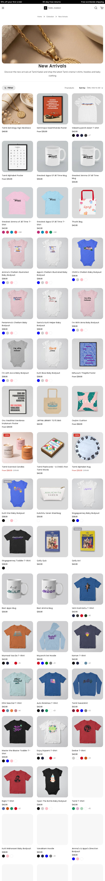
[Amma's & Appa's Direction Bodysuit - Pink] (77, 858)
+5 (19, 663)
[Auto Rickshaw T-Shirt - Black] (38, 710)
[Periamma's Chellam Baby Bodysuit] (17, 303)
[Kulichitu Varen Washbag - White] (38, 520)
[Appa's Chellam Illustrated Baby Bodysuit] (52, 253)
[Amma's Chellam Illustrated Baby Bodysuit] (17, 253)
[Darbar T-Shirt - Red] (81, 758)
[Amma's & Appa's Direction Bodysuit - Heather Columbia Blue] (73, 858)
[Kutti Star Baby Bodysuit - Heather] (7, 520)
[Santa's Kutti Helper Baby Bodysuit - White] (50, 333)
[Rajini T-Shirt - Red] (15, 808)
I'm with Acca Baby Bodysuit (15, 373)
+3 (54, 663)
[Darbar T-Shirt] (87, 731)
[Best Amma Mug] (52, 589)
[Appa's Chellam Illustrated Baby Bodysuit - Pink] (46, 282)
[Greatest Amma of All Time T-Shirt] (17, 202)
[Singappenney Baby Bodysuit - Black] (73, 520)
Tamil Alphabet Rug (81, 467)
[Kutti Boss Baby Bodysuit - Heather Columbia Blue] (38, 380)
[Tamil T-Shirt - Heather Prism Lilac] (77, 808)
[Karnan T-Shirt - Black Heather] (73, 663)
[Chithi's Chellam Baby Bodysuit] (87, 253)
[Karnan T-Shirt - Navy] (77, 663)
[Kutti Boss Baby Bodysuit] (52, 354)
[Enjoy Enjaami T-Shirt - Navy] (42, 758)
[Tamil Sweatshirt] (87, 684)
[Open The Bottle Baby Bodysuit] (52, 781)
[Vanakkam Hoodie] (52, 829)
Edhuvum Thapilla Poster (84, 373)
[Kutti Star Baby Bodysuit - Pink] (11, 520)
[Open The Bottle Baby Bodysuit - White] (50, 808)
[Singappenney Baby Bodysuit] (87, 494)
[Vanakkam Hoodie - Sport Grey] (50, 856)
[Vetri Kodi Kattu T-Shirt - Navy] (73, 615)
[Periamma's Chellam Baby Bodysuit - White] (15, 333)
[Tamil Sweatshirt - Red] (77, 710)
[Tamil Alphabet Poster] (17, 156)
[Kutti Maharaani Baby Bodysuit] (17, 829)
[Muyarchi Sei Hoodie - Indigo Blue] (42, 663)
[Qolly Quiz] (52, 541)
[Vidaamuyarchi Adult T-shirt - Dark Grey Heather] (85, 135)
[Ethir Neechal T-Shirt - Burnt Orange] (11, 710)
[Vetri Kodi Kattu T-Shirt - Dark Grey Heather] (77, 615)
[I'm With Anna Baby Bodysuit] (87, 303)
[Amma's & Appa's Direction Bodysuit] (87, 829)
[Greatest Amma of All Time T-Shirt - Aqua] (11, 232)
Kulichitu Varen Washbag (49, 513)
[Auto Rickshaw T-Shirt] (52, 684)
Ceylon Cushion (79, 420)
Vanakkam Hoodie (45, 848)
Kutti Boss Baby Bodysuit (48, 373)
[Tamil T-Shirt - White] (85, 808)
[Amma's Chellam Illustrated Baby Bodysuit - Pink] (11, 282)
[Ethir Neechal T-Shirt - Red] (3, 710)
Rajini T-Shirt (8, 801)
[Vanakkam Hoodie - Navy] (42, 856)
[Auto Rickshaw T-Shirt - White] (50, 710)
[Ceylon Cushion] (87, 401)
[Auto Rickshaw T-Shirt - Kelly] (46, 710)
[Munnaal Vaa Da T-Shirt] (17, 636)
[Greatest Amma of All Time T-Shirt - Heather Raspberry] (7, 232)
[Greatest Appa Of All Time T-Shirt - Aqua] (42, 232)
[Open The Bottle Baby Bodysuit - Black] (38, 808)
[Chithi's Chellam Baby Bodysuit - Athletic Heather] (77, 279)
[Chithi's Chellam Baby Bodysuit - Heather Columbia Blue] (73, 279)
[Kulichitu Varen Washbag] (52, 494)
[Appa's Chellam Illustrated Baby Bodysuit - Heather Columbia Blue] (38, 282)
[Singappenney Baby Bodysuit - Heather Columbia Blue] (77, 520)
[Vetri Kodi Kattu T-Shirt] (87, 589)
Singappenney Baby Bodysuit (86, 513)
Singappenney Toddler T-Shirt (16, 560)
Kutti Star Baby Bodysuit (13, 513)
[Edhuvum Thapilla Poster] (87, 354)
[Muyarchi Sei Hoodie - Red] (38, 663)
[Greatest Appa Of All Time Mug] (52, 156)
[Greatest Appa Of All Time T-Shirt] (52, 202)
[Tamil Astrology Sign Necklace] (17, 108)
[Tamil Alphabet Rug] (87, 447)
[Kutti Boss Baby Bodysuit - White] (50, 380)
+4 (19, 710)
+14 (19, 232)
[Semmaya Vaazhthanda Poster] (52, 108)
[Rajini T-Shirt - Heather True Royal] (3, 808)
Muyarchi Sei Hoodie (46, 655)
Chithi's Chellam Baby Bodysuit (87, 272)
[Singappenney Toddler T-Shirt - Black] (3, 568)
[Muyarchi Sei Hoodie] (52, 636)
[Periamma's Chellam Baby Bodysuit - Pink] (11, 333)
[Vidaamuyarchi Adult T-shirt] (87, 108)
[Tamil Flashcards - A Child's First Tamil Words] (52, 447)
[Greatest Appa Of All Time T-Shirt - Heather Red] (46, 232)
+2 (89, 663)
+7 (89, 135)
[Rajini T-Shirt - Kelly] (11, 808)
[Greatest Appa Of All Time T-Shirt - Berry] (38, 232)
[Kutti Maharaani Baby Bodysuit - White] (11, 856)
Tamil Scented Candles (13, 467)
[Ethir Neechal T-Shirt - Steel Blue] (7, 710)
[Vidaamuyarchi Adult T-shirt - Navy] (81, 135)
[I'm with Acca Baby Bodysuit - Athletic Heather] (7, 380)
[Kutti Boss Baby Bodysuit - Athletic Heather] (42, 380)
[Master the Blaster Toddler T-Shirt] (17, 731)
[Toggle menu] (3, 7)
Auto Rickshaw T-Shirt (47, 703)
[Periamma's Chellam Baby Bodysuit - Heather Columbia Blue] (3, 333)
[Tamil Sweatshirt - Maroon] (73, 710)
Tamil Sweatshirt (80, 703)
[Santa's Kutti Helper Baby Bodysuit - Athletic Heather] (42, 333)
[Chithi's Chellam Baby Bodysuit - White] (85, 279)
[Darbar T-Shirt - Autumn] (85, 758)
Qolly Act (76, 560)
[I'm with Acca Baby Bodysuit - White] (15, 380)
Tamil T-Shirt (78, 801)
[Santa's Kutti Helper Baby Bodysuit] (52, 303)
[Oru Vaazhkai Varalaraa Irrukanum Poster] (17, 401)
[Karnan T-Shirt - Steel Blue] (85, 663)
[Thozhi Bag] (87, 202)
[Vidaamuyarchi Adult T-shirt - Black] (73, 135)
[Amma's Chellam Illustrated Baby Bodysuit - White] (15, 282)
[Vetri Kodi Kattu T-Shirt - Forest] (85, 615)
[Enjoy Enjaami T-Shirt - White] (46, 758)
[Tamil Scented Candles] (17, 447)
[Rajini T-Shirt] (17, 781)
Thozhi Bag (77, 221)
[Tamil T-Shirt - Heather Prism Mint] (81, 808)
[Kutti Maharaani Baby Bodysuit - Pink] (7, 856)
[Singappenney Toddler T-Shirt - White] (7, 568)
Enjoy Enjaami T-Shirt (47, 750)
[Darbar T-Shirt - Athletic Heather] (73, 758)
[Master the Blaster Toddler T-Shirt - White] (15, 760)
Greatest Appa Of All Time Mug (52, 175)
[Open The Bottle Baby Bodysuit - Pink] (46, 808)
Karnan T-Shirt (79, 655)
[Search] (95, 7)
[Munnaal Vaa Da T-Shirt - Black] (3, 663)
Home (39, 16)
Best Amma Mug (45, 608)
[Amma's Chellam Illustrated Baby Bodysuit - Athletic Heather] (7, 282)
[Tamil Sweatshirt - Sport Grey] (85, 710)
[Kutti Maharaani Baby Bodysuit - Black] (3, 856)
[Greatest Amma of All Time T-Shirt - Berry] (3, 232)
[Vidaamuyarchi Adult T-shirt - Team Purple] (77, 135)
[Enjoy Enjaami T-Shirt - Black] (38, 758)
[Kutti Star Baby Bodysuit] (17, 494)
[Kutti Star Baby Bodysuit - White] (15, 520)
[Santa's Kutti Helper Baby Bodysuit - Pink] (46, 333)
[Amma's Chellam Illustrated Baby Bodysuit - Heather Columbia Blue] (3, 282)
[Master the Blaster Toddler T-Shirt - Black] (3, 760)
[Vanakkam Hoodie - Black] (38, 856)
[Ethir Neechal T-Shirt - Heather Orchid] (15, 710)
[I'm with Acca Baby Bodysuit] (17, 354)
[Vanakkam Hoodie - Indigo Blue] (46, 856)
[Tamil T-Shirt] (87, 781)
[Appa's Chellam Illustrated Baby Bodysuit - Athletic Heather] (42, 282)
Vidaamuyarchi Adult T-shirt (85, 128)
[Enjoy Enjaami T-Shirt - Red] (50, 758)
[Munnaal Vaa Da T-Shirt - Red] (15, 663)
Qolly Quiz (42, 560)
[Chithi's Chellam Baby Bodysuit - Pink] (81, 279)
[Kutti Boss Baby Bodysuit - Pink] (46, 380)
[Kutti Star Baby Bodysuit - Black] (3, 520)
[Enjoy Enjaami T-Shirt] (52, 731)
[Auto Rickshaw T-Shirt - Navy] (42, 710)
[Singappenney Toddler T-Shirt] (17, 541)
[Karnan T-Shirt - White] (81, 663)
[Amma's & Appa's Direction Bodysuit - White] (81, 858)
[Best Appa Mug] (17, 589)
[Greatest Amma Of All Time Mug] (87, 156)
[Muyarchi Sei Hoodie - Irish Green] (46, 663)
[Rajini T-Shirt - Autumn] (7, 808)
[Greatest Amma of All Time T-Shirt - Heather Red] (15, 232)
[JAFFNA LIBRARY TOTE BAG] (52, 401)
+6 (89, 615)
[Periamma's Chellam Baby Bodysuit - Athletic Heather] (7, 333)
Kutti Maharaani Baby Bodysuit (16, 848)
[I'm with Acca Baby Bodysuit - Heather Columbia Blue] (3, 380)
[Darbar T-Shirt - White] (77, 758)
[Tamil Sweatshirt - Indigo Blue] (81, 710)
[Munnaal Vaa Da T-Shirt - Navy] (7, 663)
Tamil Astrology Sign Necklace (16, 128)
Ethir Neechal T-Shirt (12, 703)
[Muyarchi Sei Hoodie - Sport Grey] (50, 663)
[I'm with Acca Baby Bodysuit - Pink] (11, 380)
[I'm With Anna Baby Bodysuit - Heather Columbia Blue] (73, 330)
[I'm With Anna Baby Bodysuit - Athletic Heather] (77, 330)
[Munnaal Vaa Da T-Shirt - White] (11, 663)
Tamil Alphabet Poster (12, 175)
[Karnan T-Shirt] (87, 636)
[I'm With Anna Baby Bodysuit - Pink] (81, 330)
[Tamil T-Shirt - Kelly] (73, 808)
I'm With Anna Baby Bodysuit (85, 322)
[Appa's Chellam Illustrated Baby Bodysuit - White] (50, 282)
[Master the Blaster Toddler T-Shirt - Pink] (11, 760)
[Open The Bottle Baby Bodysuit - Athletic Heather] (42, 808)
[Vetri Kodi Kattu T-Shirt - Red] (81, 615)
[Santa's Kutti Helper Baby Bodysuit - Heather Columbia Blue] (38, 333)
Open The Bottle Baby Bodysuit (52, 801)
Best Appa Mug (9, 608)
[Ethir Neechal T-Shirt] (17, 684)
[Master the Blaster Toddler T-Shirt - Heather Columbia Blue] (7, 760)
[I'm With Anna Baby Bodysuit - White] (85, 330)
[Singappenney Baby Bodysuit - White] (81, 520)
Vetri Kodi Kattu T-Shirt (83, 608)
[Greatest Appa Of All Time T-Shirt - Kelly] (50, 232)
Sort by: (82, 88)
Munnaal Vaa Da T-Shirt (13, 655)
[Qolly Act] (87, 541)
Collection (50, 16)
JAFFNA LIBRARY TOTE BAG (49, 420)
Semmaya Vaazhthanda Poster (52, 128)
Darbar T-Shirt (79, 750)
